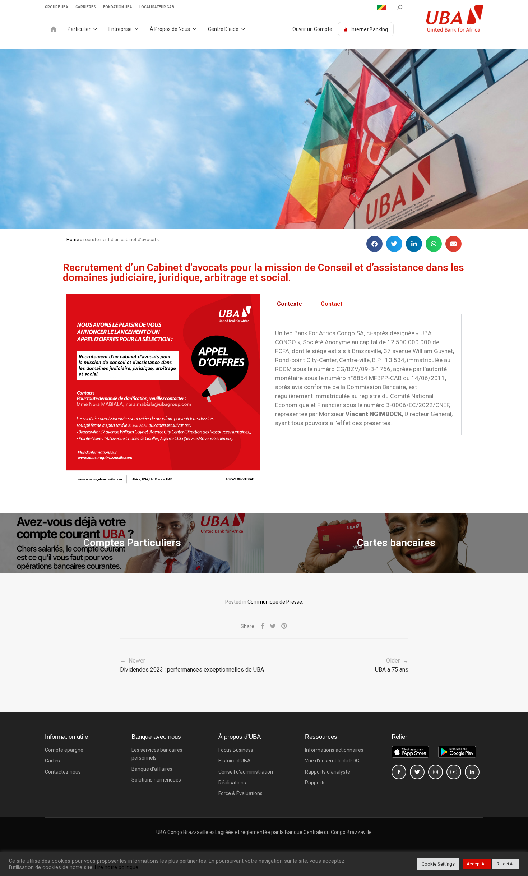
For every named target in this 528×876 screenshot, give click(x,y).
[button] (374, 244)
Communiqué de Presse (274, 602)
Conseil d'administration (245, 772)
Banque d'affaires (151, 769)
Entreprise (120, 29)
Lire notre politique (116, 867)
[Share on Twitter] (273, 626)
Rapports (315, 782)
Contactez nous (63, 772)
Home (72, 239)
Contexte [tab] (289, 303)
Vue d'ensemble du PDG (332, 761)
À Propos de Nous (170, 29)
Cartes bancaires (396, 543)
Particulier (79, 29)
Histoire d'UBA (234, 761)
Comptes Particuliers (132, 543)
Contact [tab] (331, 303)
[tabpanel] (365, 374)
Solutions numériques (156, 780)
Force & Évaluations (240, 793)
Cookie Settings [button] (438, 864)
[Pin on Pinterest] (284, 626)
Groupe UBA (56, 7)
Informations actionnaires (334, 750)
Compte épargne (64, 750)
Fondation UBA (117, 7)
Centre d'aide (223, 29)
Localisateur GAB (156, 7)
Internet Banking (369, 29)
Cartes (52, 761)
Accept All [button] (476, 864)
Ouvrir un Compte (312, 29)
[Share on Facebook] (262, 626)
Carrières (85, 7)
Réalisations (232, 782)
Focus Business (235, 750)
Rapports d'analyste (327, 772)
